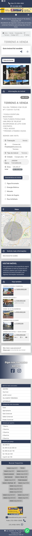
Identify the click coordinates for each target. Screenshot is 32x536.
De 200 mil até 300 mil (9, 448)
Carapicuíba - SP (20, 33)
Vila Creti (5, 392)
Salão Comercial (8, 416)
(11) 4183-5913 (17, 6)
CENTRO (5, 389)
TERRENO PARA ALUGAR (11, 320)
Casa (4, 407)
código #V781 (10, 480)
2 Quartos (6, 429)
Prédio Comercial (8, 420)
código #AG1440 (16, 486)
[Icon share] (2, 1)
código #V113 (22, 471)
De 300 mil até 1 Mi (8, 451)
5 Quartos (6, 438)
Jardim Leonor (7, 395)
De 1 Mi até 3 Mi (8, 454)
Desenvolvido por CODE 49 (16, 534)
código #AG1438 (16, 492)
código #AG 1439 (16, 489)
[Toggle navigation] (28, 15)
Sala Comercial (7, 413)
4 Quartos (6, 435)
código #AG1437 (9, 495)
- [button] (3, 216)
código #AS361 (22, 474)
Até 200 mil (6, 445)
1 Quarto (5, 426)
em (21, 477)
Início (6, 33)
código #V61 (9, 471)
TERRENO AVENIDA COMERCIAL (13, 286)
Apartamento (7, 410)
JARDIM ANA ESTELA (9, 297)
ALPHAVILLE (6, 401)
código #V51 (23, 498)
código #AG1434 (9, 498)
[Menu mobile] (16, 14)
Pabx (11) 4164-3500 (17, 3)
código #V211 (12, 468)
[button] (5, 72)
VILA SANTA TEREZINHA (10, 398)
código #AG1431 (16, 500)
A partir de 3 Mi (7, 457)
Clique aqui (6, 350)
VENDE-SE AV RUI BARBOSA (12, 309)
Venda (11, 33)
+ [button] (3, 214)
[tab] (8, 60)
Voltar (27, 35)
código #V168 (23, 483)
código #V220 (23, 495)
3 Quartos (6, 432)
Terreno (6, 35)
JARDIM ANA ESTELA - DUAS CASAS (14, 332)
